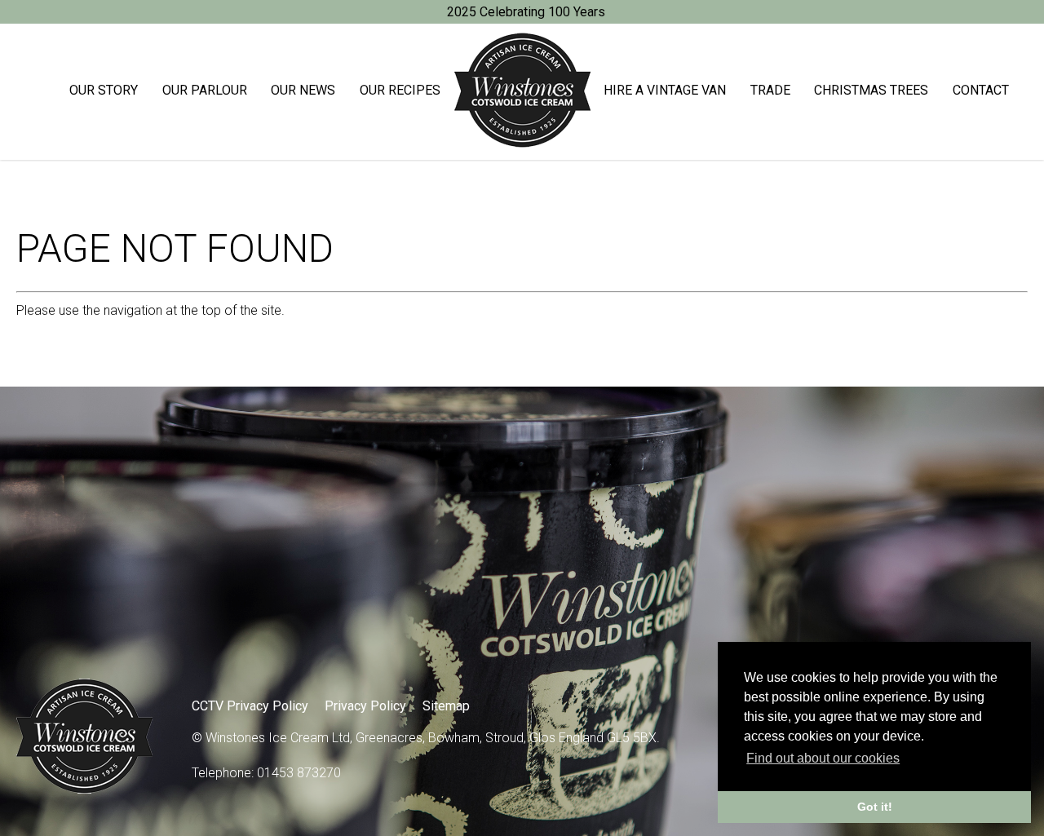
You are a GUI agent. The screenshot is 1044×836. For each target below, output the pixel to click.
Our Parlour (204, 90)
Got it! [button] (874, 806)
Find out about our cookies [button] (823, 758)
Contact (981, 90)
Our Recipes (400, 90)
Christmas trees (871, 90)
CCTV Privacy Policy (250, 706)
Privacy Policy (365, 706)
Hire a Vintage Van (665, 90)
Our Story (103, 90)
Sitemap (446, 706)
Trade (770, 90)
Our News (303, 90)
